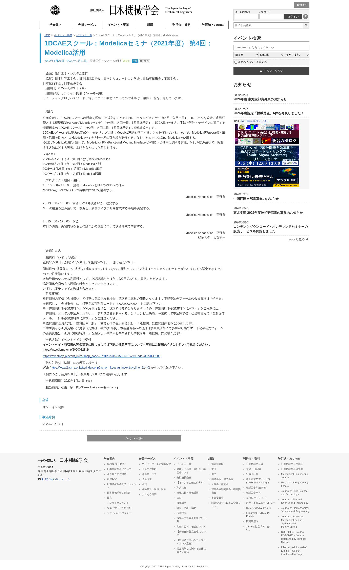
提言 (109, 497)
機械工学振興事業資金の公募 (191, 520)
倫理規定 (112, 479)
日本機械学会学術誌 (292, 464)
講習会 (126, 61)
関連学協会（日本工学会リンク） (226, 504)
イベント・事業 (118, 24)
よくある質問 (149, 494)
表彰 (179, 497)
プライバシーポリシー (119, 512)
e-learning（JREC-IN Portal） (258, 514)
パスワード (264, 12)
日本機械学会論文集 (292, 469)
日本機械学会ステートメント (121, 486)
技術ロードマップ (256, 497)
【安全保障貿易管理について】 (191, 533)
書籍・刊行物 (253, 469)
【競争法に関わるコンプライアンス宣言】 (191, 542)
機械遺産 (181, 502)
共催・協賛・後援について (191, 526)
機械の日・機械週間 (188, 492)
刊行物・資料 (181, 24)
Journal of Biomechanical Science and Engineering (295, 510)
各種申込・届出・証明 (154, 489)
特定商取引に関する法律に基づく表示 (191, 550)
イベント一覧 (84, 35)
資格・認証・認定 (186, 507)
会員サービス (87, 24)
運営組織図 (217, 464)
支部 (213, 469)
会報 (144, 484)
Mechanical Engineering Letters (294, 484)
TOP (47, 35)
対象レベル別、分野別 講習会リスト (191, 471)
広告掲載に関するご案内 (254, 120)
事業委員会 (217, 497)
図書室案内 (252, 521)
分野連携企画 (184, 477)
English (301, 4)
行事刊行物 (252, 474)
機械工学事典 (253, 492)
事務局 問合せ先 (116, 464)
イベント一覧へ (134, 438)
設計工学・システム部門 (105, 60)
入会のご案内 (149, 469)
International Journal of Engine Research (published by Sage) (293, 551)
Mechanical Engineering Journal (294, 476)
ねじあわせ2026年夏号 (258, 507)
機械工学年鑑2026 (256, 487)
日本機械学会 (63, 460)
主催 (135, 61)
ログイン (293, 16)
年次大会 (181, 487)
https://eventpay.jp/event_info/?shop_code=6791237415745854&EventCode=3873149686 (101, 356)
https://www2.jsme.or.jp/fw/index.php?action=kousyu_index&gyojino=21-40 (100, 367)
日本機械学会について (119, 469)
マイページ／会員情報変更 (156, 464)
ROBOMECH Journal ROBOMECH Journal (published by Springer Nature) (293, 537)
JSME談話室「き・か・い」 (259, 528)
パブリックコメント (118, 502)
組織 (150, 24)
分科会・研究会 (219, 484)
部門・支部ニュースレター (260, 502)
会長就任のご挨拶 (116, 474)
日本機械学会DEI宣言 (118, 492)
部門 (213, 474)
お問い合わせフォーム (56, 479)
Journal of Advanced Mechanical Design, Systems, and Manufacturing (292, 521)
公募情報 (147, 479)
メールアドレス (242, 12)
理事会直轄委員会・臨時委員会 (226, 491)
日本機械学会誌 (254, 464)
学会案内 (55, 24)
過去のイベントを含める (252, 62)
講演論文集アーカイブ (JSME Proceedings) (258, 481)
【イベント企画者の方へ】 (191, 482)
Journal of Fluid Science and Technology (294, 493)
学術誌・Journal (213, 24)
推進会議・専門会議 (222, 479)
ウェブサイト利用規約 (119, 507)
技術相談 (181, 512)
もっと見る (297, 239)
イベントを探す (273, 70)
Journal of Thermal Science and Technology (294, 501)
